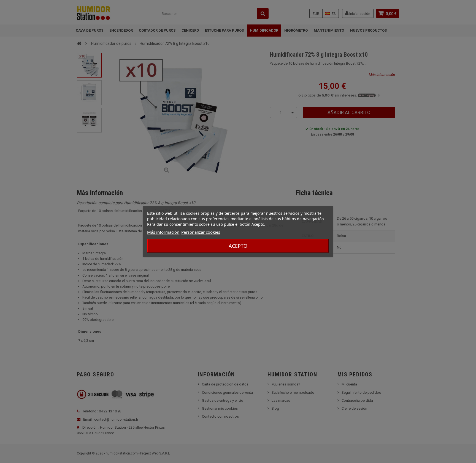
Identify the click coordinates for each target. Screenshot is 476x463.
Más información (163, 232)
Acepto (238, 245)
